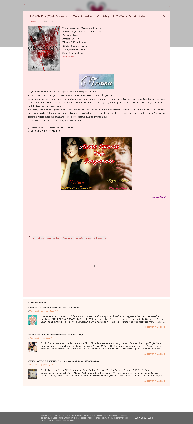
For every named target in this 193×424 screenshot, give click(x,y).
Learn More (140, 418)
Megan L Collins (53, 238)
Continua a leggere (154, 327)
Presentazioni (67, 238)
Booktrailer (68, 57)
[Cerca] (168, 6)
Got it (150, 418)
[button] (164, 16)
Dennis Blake (38, 238)
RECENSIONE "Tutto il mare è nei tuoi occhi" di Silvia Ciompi (55, 334)
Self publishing (100, 238)
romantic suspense (83, 238)
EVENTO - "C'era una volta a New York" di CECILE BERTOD (54, 307)
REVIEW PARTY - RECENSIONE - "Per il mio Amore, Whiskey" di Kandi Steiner (63, 361)
